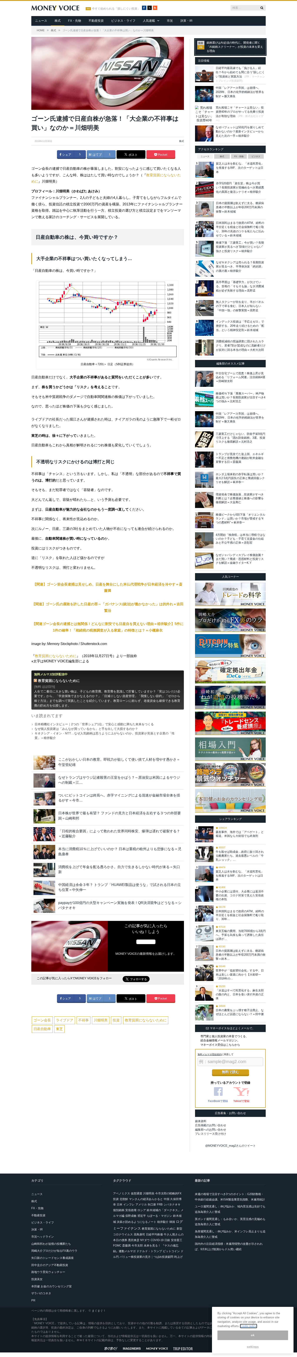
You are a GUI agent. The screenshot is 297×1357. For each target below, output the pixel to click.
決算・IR (186, 20)
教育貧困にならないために (56, 656)
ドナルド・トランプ (149, 1251)
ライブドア (64, 1020)
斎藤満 (126, 1245)
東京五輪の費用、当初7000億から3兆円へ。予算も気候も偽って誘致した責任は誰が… (241, 934)
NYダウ (145, 1240)
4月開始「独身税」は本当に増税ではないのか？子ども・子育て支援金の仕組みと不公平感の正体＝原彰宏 (240, 538)
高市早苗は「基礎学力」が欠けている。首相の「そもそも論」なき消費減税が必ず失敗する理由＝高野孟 (240, 286)
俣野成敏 (131, 1215)
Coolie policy (248, 1326)
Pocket (162, 154)
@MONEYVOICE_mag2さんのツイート (230, 1145)
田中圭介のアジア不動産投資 (49, 1265)
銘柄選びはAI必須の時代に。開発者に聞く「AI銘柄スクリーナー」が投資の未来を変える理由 (235, 47)
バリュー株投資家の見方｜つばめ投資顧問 (146, 1256)
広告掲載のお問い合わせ (210, 1125)
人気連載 (149, 20)
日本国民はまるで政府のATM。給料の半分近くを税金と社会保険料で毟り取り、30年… (240, 915)
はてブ (97, 154)
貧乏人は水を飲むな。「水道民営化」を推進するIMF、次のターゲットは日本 (240, 168)
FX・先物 (74, 20)
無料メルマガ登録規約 (210, 1054)
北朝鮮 (124, 1199)
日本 (119, 1204)
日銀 (167, 1240)
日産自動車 (42, 1029)
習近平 (141, 1215)
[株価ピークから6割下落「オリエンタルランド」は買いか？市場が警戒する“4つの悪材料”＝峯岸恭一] (204, 520)
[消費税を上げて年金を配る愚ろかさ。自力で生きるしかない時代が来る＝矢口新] (44, 870)
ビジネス (256, 156)
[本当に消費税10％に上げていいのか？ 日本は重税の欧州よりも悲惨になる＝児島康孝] (44, 852)
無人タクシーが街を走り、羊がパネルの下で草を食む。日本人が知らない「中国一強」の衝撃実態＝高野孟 (240, 306)
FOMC (117, 1245)
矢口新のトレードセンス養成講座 (52, 1258)
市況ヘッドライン (42, 1236)
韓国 (172, 1221)
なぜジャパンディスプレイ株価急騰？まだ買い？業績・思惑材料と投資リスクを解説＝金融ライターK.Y (240, 558)
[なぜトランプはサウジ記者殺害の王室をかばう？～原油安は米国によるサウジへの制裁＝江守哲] (44, 780)
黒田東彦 (133, 1240)
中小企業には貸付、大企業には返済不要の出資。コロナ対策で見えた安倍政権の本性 (240, 895)
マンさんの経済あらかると (146, 1199)
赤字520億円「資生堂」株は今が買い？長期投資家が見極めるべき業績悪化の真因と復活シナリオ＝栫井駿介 (240, 187)
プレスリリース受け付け (210, 1133)
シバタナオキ (172, 1204)
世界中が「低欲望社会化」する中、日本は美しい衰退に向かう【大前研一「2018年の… (240, 974)
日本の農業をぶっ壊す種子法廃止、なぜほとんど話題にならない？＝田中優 (240, 1012)
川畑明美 (101, 1020)
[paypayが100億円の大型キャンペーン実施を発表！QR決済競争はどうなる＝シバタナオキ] (44, 906)
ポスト (133, 155)
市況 (170, 20)
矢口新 (152, 1204)
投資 (116, 1020)
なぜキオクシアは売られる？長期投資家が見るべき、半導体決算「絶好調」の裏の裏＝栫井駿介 (240, 266)
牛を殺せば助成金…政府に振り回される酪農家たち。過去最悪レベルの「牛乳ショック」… (240, 855)
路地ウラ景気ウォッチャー (48, 1272)
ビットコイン (171, 1251)
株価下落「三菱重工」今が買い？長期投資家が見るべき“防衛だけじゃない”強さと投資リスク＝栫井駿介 (240, 247)
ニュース (41, 20)
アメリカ (141, 1204)
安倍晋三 (176, 1240)
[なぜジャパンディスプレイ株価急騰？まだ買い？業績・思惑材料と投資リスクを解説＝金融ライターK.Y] (204, 560)
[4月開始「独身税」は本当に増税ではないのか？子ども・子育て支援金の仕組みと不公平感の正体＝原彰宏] (204, 540)
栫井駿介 (163, 1221)
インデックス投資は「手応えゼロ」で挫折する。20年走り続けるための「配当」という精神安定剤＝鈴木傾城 (240, 326)
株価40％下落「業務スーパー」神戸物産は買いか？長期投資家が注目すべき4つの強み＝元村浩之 (240, 397)
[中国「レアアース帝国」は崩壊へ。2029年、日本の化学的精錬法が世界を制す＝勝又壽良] (204, 419)
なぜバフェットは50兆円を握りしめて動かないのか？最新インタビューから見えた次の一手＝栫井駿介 (240, 131)
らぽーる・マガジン (159, 1215)
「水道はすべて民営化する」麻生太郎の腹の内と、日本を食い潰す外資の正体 (240, 994)
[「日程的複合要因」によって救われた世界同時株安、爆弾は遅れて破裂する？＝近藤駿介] (44, 834)
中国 (166, 1199)
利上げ (178, 1256)
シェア (66, 154)
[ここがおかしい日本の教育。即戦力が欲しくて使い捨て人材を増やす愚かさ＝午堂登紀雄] (44, 762)
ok (252, 1335)
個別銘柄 (118, 1210)
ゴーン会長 (42, 1020)
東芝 (59, 1029)
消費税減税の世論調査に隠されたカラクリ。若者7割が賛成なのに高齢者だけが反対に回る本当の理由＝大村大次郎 (240, 345)
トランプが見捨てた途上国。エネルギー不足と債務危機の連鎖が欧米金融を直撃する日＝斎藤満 (240, 457)
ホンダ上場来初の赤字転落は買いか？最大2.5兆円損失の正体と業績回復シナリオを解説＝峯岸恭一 (240, 478)
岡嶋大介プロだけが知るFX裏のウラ (54, 1250)
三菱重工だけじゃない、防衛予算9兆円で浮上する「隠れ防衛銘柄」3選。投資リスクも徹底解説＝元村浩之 (240, 437)
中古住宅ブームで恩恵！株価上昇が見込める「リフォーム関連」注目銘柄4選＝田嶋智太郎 (240, 377)
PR (33, 1300)
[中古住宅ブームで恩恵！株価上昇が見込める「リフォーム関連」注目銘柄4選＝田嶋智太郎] (204, 379)
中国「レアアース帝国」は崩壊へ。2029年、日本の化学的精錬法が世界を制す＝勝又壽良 (240, 92)
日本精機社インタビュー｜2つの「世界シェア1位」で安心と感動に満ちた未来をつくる (94, 724)
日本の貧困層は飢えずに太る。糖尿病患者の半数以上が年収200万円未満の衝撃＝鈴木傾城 (240, 207)
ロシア (141, 1210)
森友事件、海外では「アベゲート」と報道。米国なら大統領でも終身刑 (240, 834)
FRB (160, 1204)
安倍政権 (131, 1210)
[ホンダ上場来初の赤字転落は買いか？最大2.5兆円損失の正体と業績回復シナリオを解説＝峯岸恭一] (204, 480)
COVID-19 (157, 1240)
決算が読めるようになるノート (136, 1221)
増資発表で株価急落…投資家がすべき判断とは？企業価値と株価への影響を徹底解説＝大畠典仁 (240, 498)
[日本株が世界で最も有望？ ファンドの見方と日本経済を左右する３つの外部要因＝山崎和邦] (44, 816)
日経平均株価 (154, 1234)
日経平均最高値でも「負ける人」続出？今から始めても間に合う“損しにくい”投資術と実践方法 (240, 72)
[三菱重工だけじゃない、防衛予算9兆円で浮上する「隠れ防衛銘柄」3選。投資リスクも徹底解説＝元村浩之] (204, 439)
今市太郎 (137, 1245)
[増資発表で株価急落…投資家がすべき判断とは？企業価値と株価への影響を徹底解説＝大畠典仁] (204, 500)
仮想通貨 (136, 1193)
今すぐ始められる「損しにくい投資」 (116, 8)
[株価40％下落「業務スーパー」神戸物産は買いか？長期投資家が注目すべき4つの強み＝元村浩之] (204, 399)
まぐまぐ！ (99, 1310)
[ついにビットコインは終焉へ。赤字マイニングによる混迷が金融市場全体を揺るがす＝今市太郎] (44, 798)
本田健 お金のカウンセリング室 (51, 1286)
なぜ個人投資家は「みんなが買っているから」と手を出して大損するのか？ (86, 728)
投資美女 (37, 1279)
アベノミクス (121, 1193)
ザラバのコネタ (41, 1293)
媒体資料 (200, 1121)
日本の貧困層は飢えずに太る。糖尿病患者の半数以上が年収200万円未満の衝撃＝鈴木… (240, 954)
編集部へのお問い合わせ (210, 1129)
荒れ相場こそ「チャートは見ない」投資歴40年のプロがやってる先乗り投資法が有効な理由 (240, 112)
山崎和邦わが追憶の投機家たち (51, 1243)
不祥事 (83, 1020)
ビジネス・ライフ (123, 20)
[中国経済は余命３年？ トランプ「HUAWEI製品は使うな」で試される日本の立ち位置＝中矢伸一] (44, 888)
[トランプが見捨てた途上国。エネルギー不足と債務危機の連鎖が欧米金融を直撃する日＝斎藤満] (204, 460)
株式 (58, 20)
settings (253, 1346)
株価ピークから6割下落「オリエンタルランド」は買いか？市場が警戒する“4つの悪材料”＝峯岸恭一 (240, 518)
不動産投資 (96, 20)
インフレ (129, 1204)
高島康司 (139, 1234)
